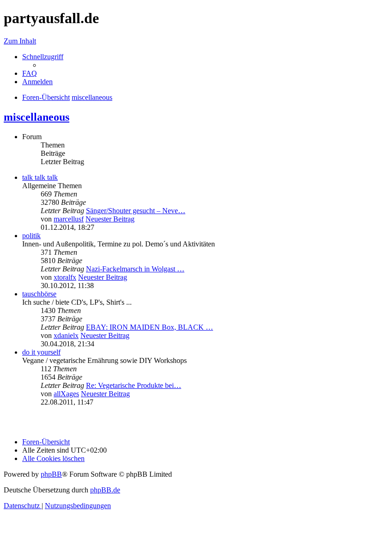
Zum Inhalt (20, 41)
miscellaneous (36, 117)
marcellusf (69, 219)
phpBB (51, 474)
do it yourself (41, 352)
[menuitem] (29, 73)
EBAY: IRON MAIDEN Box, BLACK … (149, 327)
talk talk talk (40, 177)
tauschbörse (39, 294)
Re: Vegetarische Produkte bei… (133, 385)
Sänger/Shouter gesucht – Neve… (135, 211)
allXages (66, 394)
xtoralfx (65, 277)
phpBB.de (105, 490)
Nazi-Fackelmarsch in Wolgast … (135, 269)
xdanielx (66, 335)
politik (31, 236)
